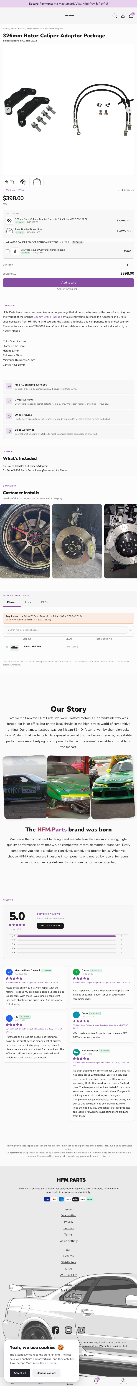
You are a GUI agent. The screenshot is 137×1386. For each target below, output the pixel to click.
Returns (68, 1256)
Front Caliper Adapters (52, 28)
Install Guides (68, 1297)
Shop (13, 28)
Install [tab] (29, 602)
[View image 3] (37, 182)
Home (6, 28)
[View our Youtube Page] (81, 1330)
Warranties (68, 1215)
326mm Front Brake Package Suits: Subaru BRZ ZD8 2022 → (33, 982)
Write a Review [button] (50, 925)
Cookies (69, 1228)
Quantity (8, 265)
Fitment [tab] (12, 602)
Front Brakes (33, 28)
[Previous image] (8, 110)
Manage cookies (46, 1373)
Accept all (20, 1373)
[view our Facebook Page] (55, 1330)
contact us (105, 1156)
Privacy (68, 1222)
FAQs (68, 1269)
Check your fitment (68, 288)
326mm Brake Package (48, 317)
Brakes (21, 28)
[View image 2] (23, 182)
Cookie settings (68, 1241)
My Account (68, 1290)
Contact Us (69, 1303)
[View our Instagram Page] (68, 1330)
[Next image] (129, 110)
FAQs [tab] (44, 602)
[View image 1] (9, 182)
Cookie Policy (48, 1363)
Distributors (68, 1262)
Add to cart (68, 283)
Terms (68, 1235)
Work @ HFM (68, 1275)
